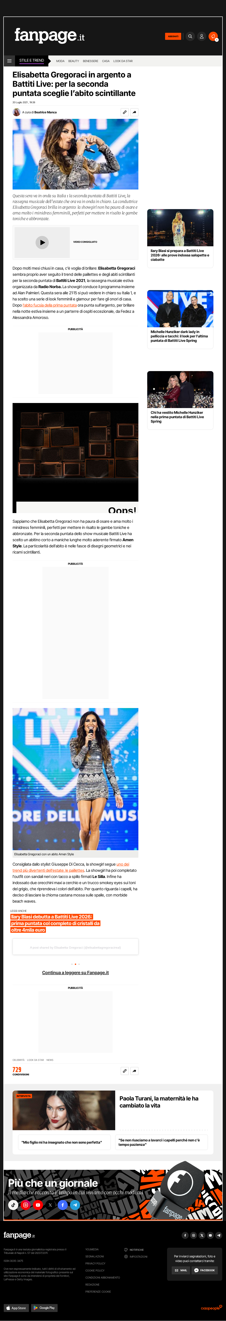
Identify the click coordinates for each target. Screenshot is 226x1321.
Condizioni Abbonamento (102, 1277)
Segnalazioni (94, 1256)
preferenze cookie (98, 1291)
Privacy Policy (95, 1263)
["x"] (50, 1205)
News (50, 1060)
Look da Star (35, 1060)
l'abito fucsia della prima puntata (50, 305)
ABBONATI (173, 36)
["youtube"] (38, 1205)
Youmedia (92, 1249)
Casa (105, 61)
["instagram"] (26, 1205)
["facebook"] (63, 1205)
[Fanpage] (19, 1235)
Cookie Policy (94, 1270)
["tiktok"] (13, 1205)
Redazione (92, 1284)
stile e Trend (31, 60)
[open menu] (9, 60)
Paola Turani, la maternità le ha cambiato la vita (159, 1102)
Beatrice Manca (45, 112)
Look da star (123, 61)
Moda (60, 61)
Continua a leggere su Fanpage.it (75, 972)
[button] (134, 112)
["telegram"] (75, 1205)
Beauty (73, 61)
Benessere (90, 61)
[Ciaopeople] (211, 1309)
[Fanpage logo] (44, 36)
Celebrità (18, 1060)
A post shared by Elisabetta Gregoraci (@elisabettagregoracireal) (75, 947)
